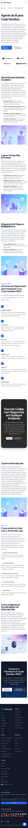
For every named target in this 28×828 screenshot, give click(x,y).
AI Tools (2, 715)
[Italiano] (20, 814)
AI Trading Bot (4, 723)
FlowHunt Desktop (19, 727)
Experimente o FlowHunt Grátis (18, 47)
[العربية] (2, 814)
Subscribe (14, 802)
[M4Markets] (7, 64)
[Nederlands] (2, 816)
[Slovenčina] (13, 816)
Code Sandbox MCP (18, 8)
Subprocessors (4, 776)
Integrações (10, 8)
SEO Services (4, 751)
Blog (16, 740)
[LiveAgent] (20, 58)
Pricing (2, 731)
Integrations (17, 714)
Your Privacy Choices (8, 784)
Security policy (4, 774)
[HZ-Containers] (21, 63)
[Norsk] (4, 816)
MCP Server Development (6, 738)
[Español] (13, 814)
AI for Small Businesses (6, 748)
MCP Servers (18, 712)
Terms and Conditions (5, 768)
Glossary (17, 743)
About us (3, 763)
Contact (2, 766)
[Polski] (6, 816)
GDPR (2, 779)
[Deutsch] (9, 814)
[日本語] (23, 814)
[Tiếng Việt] (20, 816)
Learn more (17, 438)
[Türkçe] (18, 816)
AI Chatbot (3, 720)
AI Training (3, 746)
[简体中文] (23, 816)
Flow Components (19, 717)
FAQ (16, 746)
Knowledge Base (18, 738)
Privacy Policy (4, 771)
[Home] (1, 8)
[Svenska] (16, 816)
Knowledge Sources (19, 722)
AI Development (4, 743)
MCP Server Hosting (5, 740)
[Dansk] (6, 814)
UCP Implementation (5, 756)
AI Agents (3, 718)
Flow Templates (18, 719)
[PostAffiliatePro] (8, 58)
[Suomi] (16, 814)
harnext (2, 728)
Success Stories (18, 751)
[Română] (11, 816)
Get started (9, 438)
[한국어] (25, 814)
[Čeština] (4, 814)
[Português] (9, 816)
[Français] (18, 814)
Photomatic (3, 726)
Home (5, 8)
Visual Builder (18, 725)
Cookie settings (4, 781)
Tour (2, 712)
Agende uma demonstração (5, 47)
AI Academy (17, 748)
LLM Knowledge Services (6, 754)
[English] (11, 814)
